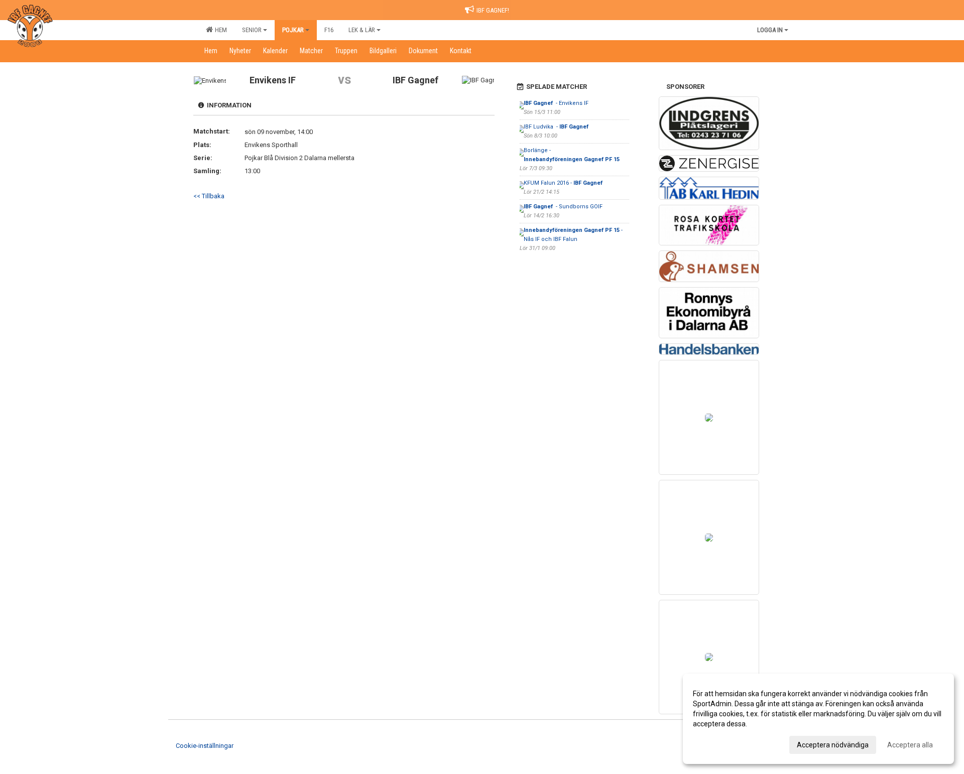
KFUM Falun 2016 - (564, 183)
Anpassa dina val (720, 743)
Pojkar (293, 30)
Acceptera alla (910, 745)
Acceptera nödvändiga (833, 745)
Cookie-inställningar (204, 745)
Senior (252, 30)
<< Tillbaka (208, 196)
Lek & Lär (361, 30)
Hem (219, 30)
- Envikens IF (557, 103)
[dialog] (818, 719)
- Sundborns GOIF (563, 206)
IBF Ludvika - (557, 126)
